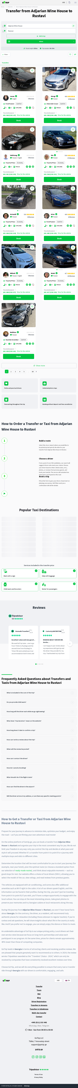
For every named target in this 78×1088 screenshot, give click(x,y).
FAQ (39, 994)
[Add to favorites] (32, 70)
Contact (39, 1017)
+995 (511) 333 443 (39, 1022)
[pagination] (3, 371)
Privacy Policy (38, 1077)
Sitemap (26, 1086)
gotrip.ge (39, 1049)
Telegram (45, 1026)
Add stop (42, 36)
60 (33, 372)
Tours (39, 990)
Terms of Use (38, 1074)
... (28, 372)
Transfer (10, 7)
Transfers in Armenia (39, 1005)
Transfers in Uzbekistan (39, 1009)
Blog (39, 998)
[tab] (39, 693)
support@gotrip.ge (39, 1044)
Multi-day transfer (39, 1013)
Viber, (39, 1026)
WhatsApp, (33, 1026)
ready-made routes (23, 870)
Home (2, 7)
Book (18, 120)
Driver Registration (39, 1002)
